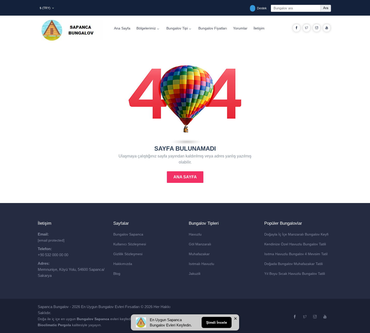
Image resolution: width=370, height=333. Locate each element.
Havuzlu (195, 234)
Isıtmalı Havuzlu (201, 264)
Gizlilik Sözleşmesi (127, 254)
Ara (325, 8)
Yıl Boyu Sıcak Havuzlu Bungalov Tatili (294, 274)
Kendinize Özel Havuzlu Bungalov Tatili (295, 244)
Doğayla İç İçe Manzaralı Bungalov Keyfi (296, 234)
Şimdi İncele (216, 322)
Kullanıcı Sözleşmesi (129, 244)
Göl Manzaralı (200, 244)
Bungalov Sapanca (128, 234)
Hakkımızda (122, 264)
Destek (261, 8)
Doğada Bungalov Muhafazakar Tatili (293, 264)
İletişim (259, 28)
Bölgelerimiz (146, 28)
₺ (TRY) (45, 8)
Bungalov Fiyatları (212, 28)
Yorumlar (240, 28)
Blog (116, 274)
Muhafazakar (199, 254)
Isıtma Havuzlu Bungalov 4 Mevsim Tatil (295, 254)
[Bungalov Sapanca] (72, 30)
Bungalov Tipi (177, 28)
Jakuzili (194, 274)
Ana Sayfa (122, 28)
